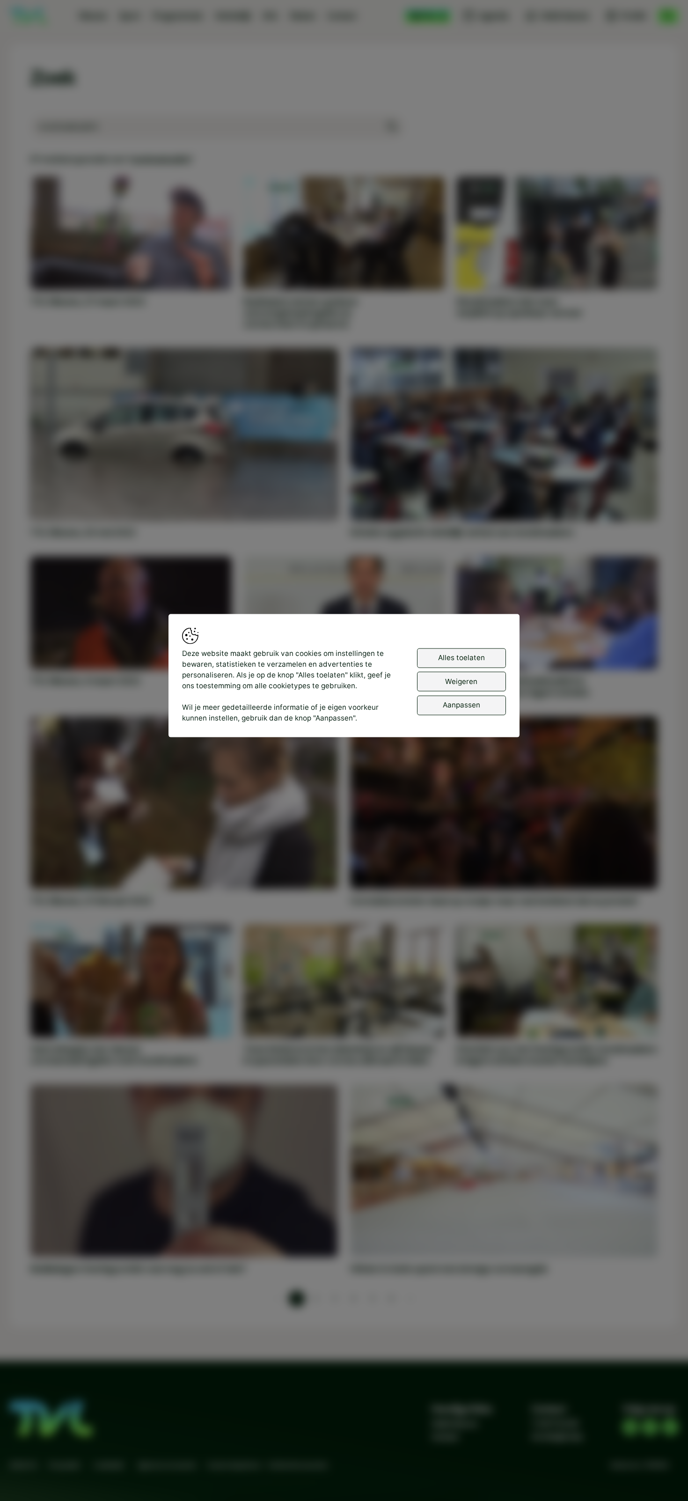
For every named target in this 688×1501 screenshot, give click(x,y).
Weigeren (461, 681)
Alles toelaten (461, 657)
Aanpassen (461, 704)
